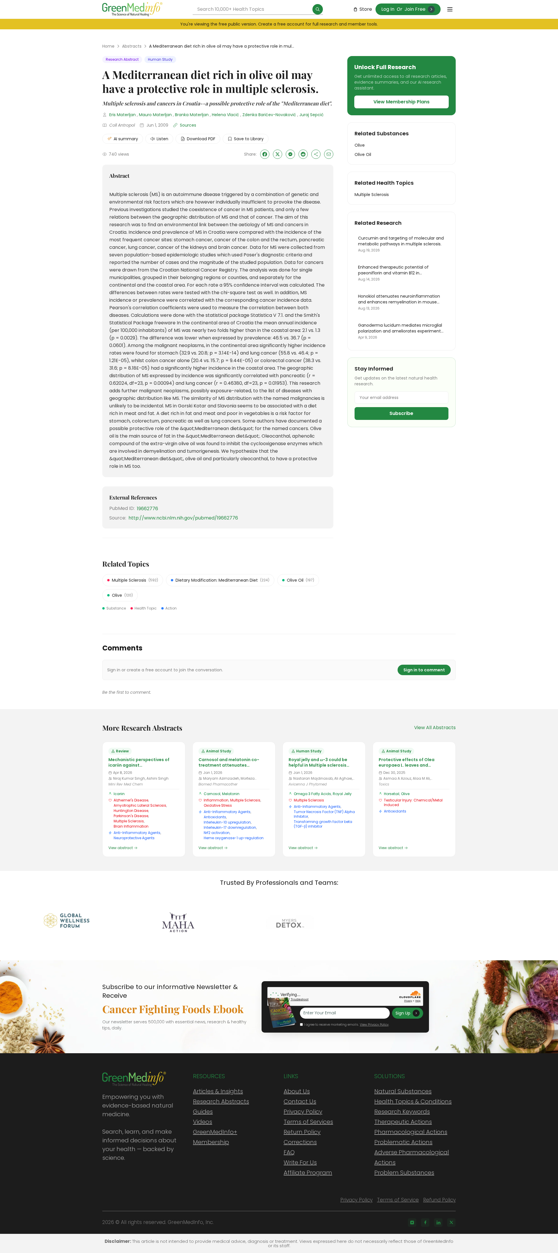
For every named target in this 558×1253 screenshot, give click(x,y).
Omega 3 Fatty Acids (312, 793)
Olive (405, 793)
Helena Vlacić (225, 115)
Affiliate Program (308, 1172)
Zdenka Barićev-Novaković (269, 115)
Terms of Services (308, 1122)
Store (366, 9)
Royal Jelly (342, 793)
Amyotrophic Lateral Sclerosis (140, 805)
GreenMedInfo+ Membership (215, 1137)
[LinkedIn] (438, 1222)
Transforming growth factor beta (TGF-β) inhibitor (323, 824)
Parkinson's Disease (131, 815)
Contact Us (300, 1101)
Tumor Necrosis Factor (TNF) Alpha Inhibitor (324, 814)
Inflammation (216, 800)
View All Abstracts (435, 727)
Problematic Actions (403, 1142)
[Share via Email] (328, 154)
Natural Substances (403, 1091)
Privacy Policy (303, 1112)
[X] (451, 1222)
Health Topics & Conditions (413, 1101)
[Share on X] (277, 154)
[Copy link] (316, 154)
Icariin (119, 793)
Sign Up (403, 1013)
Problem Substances (404, 1172)
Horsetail (391, 793)
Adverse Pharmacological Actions (411, 1157)
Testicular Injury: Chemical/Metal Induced (413, 802)
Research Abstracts (221, 1101)
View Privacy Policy (374, 1024)
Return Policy (302, 1132)
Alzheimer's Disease (131, 800)
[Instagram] (412, 1222)
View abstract (120, 848)
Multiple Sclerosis (129, 821)
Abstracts (132, 46)
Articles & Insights (218, 1091)
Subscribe (401, 413)
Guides (203, 1112)
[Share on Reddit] (303, 154)
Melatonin (230, 793)
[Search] (317, 9)
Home (108, 46)
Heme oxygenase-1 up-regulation (234, 837)
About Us (297, 1091)
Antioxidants (215, 817)
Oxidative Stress (218, 805)
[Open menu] (450, 9)
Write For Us (300, 1162)
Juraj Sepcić (311, 115)
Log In (387, 9)
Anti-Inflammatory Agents (137, 832)
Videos (202, 1122)
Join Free (415, 9)
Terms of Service (398, 1199)
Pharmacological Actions (410, 1132)
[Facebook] (425, 1222)
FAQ (289, 1152)
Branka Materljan (192, 115)
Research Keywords (402, 1112)
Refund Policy (439, 1199)
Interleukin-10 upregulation (227, 822)
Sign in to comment (424, 670)
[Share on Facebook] (264, 154)
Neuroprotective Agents (134, 837)
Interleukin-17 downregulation (230, 827)
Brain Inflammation (131, 826)
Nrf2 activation (217, 832)
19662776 (147, 508)
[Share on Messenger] (290, 154)
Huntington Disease (131, 810)
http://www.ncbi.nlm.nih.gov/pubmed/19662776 (183, 518)
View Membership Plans (401, 101)
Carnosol (212, 793)
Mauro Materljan (155, 115)
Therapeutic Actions (403, 1122)
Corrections (300, 1142)
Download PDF (201, 139)
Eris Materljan (122, 115)
